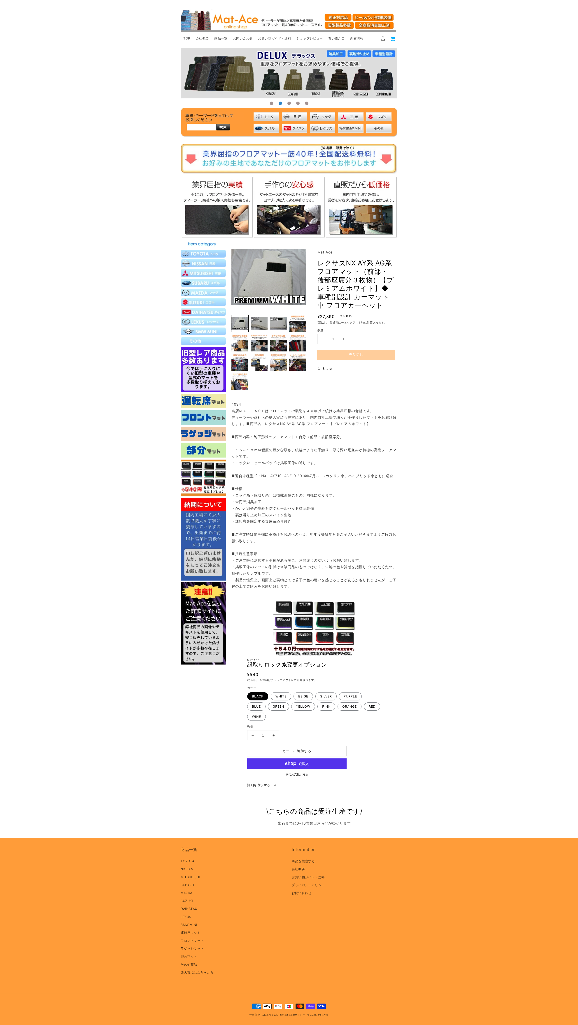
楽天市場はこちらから (197, 972)
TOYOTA (187, 861)
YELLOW (303, 706)
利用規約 (284, 1014)
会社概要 (298, 869)
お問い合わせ (302, 893)
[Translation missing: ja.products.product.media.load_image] (239, 323)
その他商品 (189, 964)
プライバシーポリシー (308, 885)
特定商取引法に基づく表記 (263, 1014)
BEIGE (303, 696)
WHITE (281, 696)
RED (372, 706)
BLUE (256, 706)
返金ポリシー (297, 1014)
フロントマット (192, 940)
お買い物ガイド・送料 (308, 877)
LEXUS (186, 917)
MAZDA (186, 893)
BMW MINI (189, 925)
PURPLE (350, 696)
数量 (320, 330)
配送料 (334, 322)
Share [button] (327, 368)
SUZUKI (187, 901)
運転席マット (190, 932)
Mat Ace (323, 1014)
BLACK (257, 696)
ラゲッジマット (192, 948)
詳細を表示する (259, 785)
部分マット (189, 956)
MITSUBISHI (190, 877)
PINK (326, 706)
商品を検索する (303, 861)
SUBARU (187, 885)
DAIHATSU (189, 909)
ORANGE (349, 706)
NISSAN (187, 869)
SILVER (326, 696)
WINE (256, 716)
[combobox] (201, 127)
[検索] (223, 127)
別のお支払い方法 (297, 774)
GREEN (278, 706)
